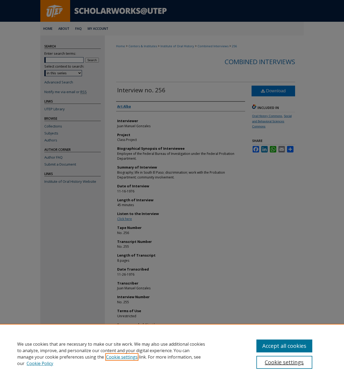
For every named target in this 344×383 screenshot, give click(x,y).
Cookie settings (122, 357)
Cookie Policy (40, 363)
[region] (172, 353)
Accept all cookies (284, 345)
